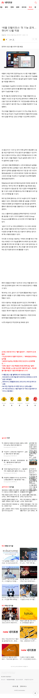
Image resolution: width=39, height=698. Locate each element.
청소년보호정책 (19, 679)
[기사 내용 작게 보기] (33, 40)
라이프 (24, 7)
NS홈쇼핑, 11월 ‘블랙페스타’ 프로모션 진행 (16, 375)
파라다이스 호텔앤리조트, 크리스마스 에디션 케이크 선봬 (19, 383)
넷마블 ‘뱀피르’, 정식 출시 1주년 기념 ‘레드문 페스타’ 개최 (28, 580)
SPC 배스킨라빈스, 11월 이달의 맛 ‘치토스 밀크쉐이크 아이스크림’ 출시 (19, 390)
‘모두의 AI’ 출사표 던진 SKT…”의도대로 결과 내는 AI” (10, 658)
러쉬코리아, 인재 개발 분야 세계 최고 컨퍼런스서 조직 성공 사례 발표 (19, 378)
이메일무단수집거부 (28, 679)
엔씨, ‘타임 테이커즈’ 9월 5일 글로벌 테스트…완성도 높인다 (10, 640)
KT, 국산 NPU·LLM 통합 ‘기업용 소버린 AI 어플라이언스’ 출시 (28, 599)
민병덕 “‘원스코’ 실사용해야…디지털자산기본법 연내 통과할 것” (10, 580)
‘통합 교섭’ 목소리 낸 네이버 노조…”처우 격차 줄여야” (28, 562)
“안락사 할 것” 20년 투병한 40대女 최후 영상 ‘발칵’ (18, 366)
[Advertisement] (19, 15)
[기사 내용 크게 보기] (36, 40)
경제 (17, 7)
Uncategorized (7, 447)
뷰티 (6, 7)
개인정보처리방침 (11, 679)
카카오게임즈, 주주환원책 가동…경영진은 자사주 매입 (28, 640)
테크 (30, 7)
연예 (12, 7)
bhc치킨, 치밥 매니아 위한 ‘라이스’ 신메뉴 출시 (17, 386)
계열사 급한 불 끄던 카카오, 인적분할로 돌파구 (28, 621)
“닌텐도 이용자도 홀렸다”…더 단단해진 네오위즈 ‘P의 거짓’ (28, 658)
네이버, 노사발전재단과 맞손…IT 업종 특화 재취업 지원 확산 (10, 599)
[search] (35, 2)
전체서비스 (23, 686)
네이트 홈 (15, 686)
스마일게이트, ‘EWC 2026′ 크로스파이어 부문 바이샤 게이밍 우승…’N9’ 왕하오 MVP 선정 (10, 622)
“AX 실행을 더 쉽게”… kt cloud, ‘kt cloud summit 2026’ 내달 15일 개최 (10, 562)
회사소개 (3, 679)
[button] (35, 693)
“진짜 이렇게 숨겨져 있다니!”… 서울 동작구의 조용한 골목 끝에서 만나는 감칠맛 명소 (15, 471)
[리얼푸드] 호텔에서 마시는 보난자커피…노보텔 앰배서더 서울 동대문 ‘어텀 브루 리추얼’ (15, 479)
